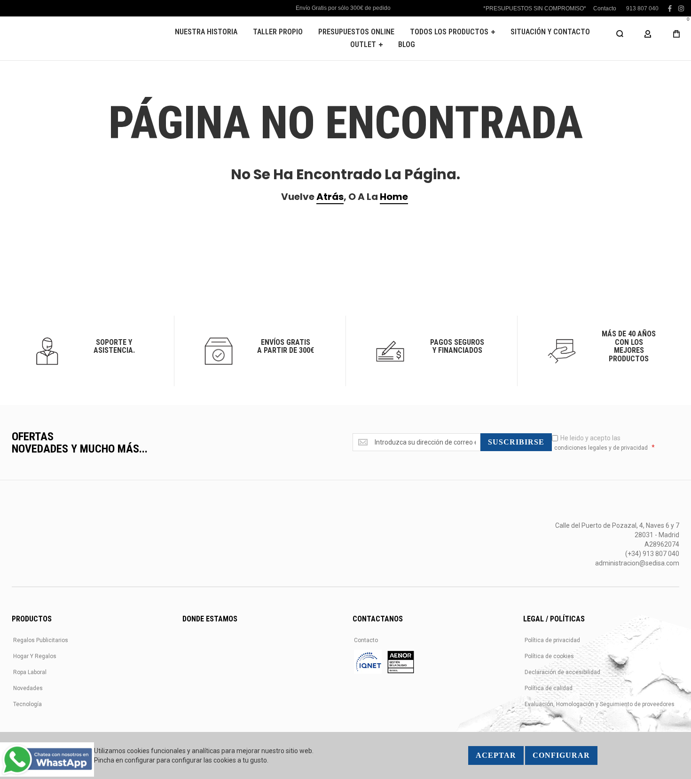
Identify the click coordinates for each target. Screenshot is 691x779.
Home (394, 196)
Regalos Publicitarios (40, 640)
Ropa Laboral (30, 672)
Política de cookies (549, 656)
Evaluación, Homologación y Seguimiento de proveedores (600, 704)
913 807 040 (642, 8)
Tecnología (27, 704)
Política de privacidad (552, 640)
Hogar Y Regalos (34, 656)
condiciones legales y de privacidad (601, 448)
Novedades (28, 688)
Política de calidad (549, 688)
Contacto (604, 8)
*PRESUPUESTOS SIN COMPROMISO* (534, 8)
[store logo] (77, 38)
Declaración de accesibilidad (562, 672)
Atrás (330, 196)
